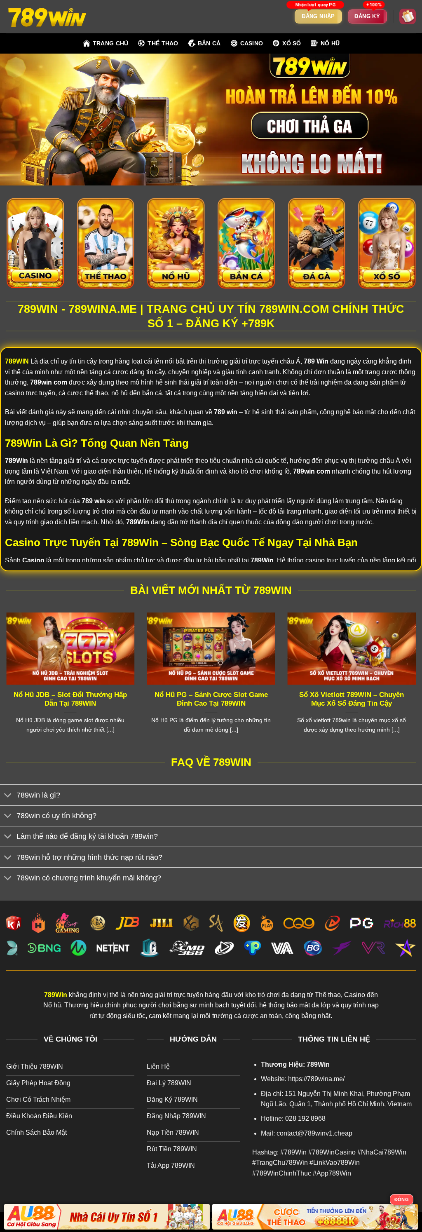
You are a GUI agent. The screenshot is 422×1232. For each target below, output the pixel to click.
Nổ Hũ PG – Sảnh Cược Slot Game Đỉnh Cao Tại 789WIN (211, 699)
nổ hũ (330, 43)
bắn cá (209, 43)
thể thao (163, 43)
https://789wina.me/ (316, 1078)
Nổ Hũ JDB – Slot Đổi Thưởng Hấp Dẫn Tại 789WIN (70, 699)
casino (251, 43)
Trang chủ (111, 43)
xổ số (291, 43)
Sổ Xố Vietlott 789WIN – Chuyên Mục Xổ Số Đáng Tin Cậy (351, 699)
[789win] (47, 16)
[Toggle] (8, 796)
